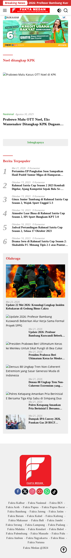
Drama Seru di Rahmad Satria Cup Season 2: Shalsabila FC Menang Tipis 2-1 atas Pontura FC (39, 243)
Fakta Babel (56, 529)
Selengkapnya (35, 142)
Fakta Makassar (18, 520)
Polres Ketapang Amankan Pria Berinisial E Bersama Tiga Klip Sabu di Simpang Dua (45, 406)
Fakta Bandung (16, 511)
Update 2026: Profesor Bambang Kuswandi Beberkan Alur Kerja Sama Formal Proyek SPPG (47, 334)
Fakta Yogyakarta (37, 538)
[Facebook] (18, 491)
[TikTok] (54, 492)
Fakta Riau (57, 538)
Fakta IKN (56, 502)
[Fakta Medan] (29, 10)
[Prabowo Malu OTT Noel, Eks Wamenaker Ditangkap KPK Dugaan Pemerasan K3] (35, 90)
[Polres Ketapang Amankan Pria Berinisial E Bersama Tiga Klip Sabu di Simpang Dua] (35, 396)
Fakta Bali (37, 520)
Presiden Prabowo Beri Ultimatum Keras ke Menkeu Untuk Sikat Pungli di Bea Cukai (46, 356)
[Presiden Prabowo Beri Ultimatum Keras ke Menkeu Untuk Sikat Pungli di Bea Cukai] (35, 346)
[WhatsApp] (47, 491)
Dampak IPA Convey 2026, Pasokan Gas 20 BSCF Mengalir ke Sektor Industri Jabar (45, 420)
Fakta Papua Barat (53, 507)
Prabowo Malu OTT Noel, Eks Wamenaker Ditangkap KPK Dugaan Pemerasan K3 (31, 124)
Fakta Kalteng (54, 516)
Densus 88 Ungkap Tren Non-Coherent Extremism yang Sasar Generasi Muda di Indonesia (46, 384)
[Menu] (5, 10)
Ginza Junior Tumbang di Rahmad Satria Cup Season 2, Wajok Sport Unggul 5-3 (40, 201)
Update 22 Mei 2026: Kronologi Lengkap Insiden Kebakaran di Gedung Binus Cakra (35, 307)
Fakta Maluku (16, 529)
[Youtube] (39, 491)
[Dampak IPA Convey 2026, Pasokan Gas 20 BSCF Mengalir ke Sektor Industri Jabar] (16, 421)
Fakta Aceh (13, 507)
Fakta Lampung (35, 524)
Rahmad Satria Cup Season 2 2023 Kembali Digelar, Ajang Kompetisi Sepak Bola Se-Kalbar (38, 187)
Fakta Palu (58, 533)
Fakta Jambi (55, 520)
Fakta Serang (14, 524)
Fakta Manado (39, 533)
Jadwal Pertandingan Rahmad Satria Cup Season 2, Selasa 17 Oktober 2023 (37, 229)
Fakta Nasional (37, 502)
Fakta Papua (30, 507)
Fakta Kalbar (16, 502)
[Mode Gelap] (59, 10)
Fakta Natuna (36, 542)
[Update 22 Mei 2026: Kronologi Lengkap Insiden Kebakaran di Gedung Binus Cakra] (35, 281)
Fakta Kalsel (34, 516)
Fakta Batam (16, 516)
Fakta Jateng (37, 511)
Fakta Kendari (37, 529)
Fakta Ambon (14, 538)
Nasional (8, 114)
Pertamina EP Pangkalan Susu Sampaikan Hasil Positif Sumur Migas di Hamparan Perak (37, 173)
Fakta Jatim (56, 511)
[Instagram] (32, 491)
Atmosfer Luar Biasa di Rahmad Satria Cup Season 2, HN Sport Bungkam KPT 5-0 (38, 215)
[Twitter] (25, 491)
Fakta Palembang (16, 533)
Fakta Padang (56, 524)
